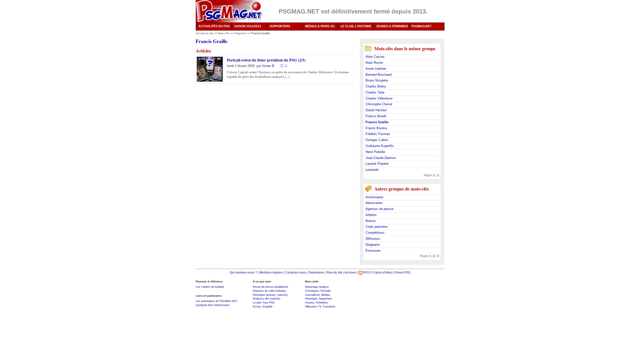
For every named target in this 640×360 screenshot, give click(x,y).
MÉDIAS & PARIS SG (319, 26)
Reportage (311, 286)
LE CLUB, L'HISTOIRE (356, 26)
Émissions (373, 250)
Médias (325, 294)
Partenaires (316, 272)
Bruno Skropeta (377, 80)
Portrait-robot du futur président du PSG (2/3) (266, 60)
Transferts (328, 306)
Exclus (257, 306)
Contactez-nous (295, 272)
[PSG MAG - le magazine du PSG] (229, 11)
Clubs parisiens (377, 226)
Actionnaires (375, 197)
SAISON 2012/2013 (247, 26)
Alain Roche (374, 62)
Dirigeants (240, 33)
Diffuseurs (373, 238)
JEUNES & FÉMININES (392, 26)
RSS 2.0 (368, 272)
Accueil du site (204, 33)
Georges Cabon (377, 140)
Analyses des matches (266, 298)
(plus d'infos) (383, 272)
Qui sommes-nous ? (243, 272)
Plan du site (334, 272)
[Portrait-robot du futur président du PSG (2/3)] (281, 66)
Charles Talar (375, 92)
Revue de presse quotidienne (270, 286)
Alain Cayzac (375, 56)
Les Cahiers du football (210, 286)
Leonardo (372, 170)
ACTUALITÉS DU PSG (214, 26)
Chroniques (312, 290)
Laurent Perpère (377, 164)
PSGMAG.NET (422, 26)
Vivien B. (268, 66)
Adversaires (374, 203)
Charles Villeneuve (379, 98)
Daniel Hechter (376, 110)
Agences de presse (380, 209)
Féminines (322, 302)
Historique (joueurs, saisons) (270, 294)
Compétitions (375, 232)
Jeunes (309, 302)
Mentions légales (270, 272)
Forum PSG (402, 272)
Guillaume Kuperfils (380, 146)
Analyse (324, 286)
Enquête (267, 306)
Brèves (371, 221)
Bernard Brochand (379, 74)
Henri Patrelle (375, 152)
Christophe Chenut (379, 104)
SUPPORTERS (280, 26)
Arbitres (371, 215)
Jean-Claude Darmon (381, 158)
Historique (311, 298)
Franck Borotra (376, 128)
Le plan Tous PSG (264, 302)
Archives (350, 272)
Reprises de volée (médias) (269, 290)
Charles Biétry (376, 86)
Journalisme (312, 294)
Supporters (325, 298)
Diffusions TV (313, 306)
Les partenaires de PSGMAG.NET (217, 301)
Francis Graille (377, 122)
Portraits (325, 290)
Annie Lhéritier (376, 68)
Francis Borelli (376, 116)
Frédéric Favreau (378, 134)
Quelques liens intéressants (213, 305)
